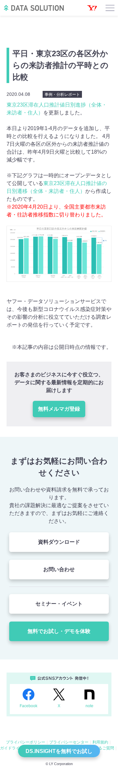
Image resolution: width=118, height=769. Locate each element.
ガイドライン (12, 748)
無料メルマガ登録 (59, 409)
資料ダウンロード (59, 542)
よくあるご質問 (100, 748)
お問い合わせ (59, 569)
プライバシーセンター (68, 742)
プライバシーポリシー (25, 742)
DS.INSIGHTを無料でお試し (59, 751)
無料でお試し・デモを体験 (59, 631)
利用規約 (100, 742)
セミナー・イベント (59, 604)
